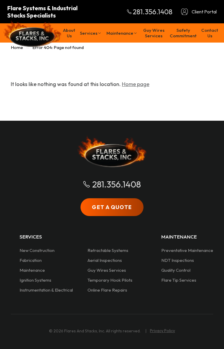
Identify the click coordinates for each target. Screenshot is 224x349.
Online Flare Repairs (107, 290)
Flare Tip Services (178, 280)
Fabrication (31, 260)
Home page (135, 84)
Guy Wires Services (107, 270)
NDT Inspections (177, 260)
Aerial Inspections (105, 260)
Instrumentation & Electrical (46, 290)
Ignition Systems (35, 280)
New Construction (37, 250)
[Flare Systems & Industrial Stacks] (32, 33)
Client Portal (204, 12)
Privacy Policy (162, 330)
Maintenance (32, 270)
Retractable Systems (108, 250)
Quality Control (175, 270)
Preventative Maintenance (187, 250)
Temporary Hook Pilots (110, 280)
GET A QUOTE (112, 207)
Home (17, 47)
